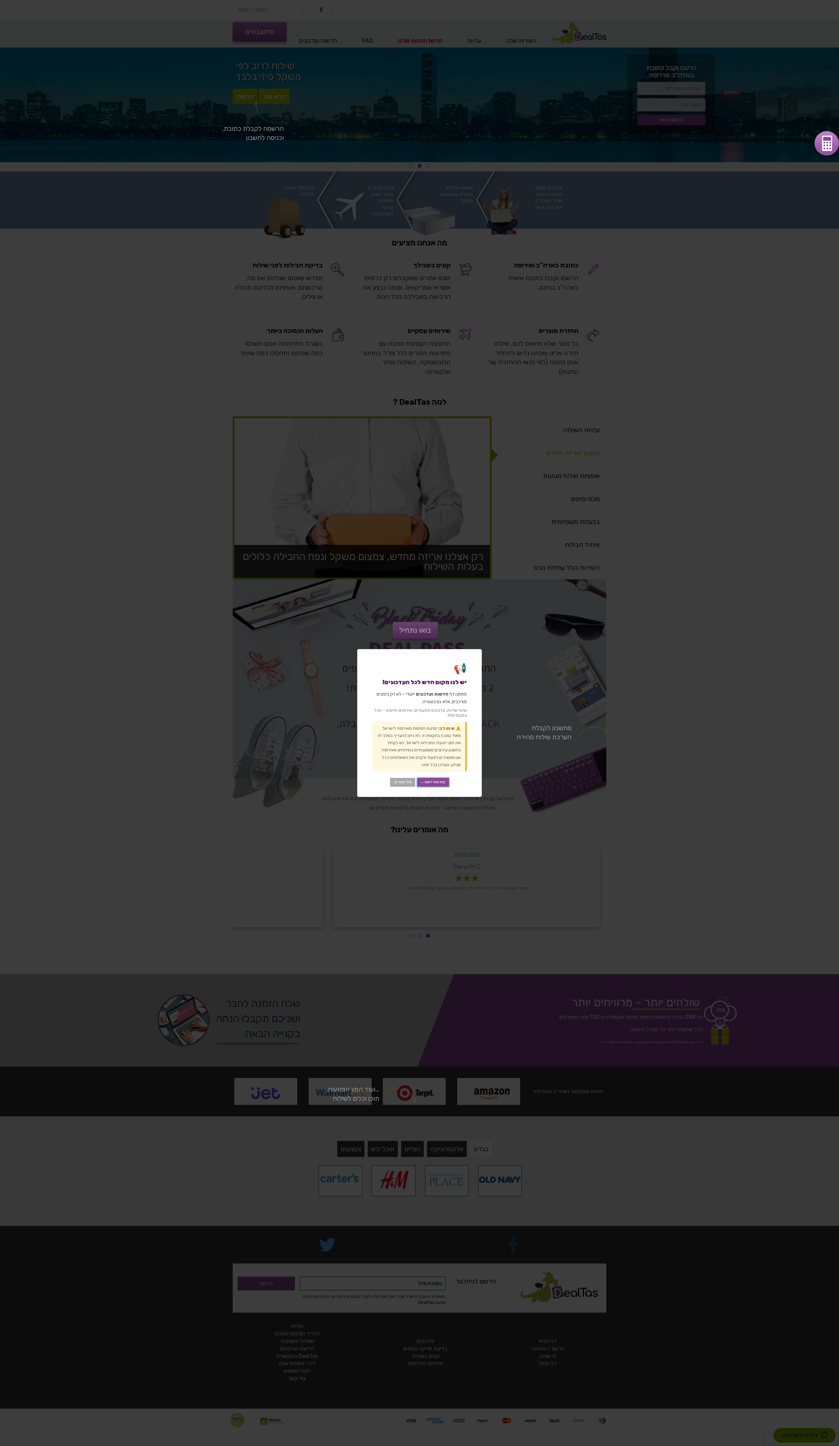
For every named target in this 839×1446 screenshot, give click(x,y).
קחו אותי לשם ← (433, 782)
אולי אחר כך (403, 782)
